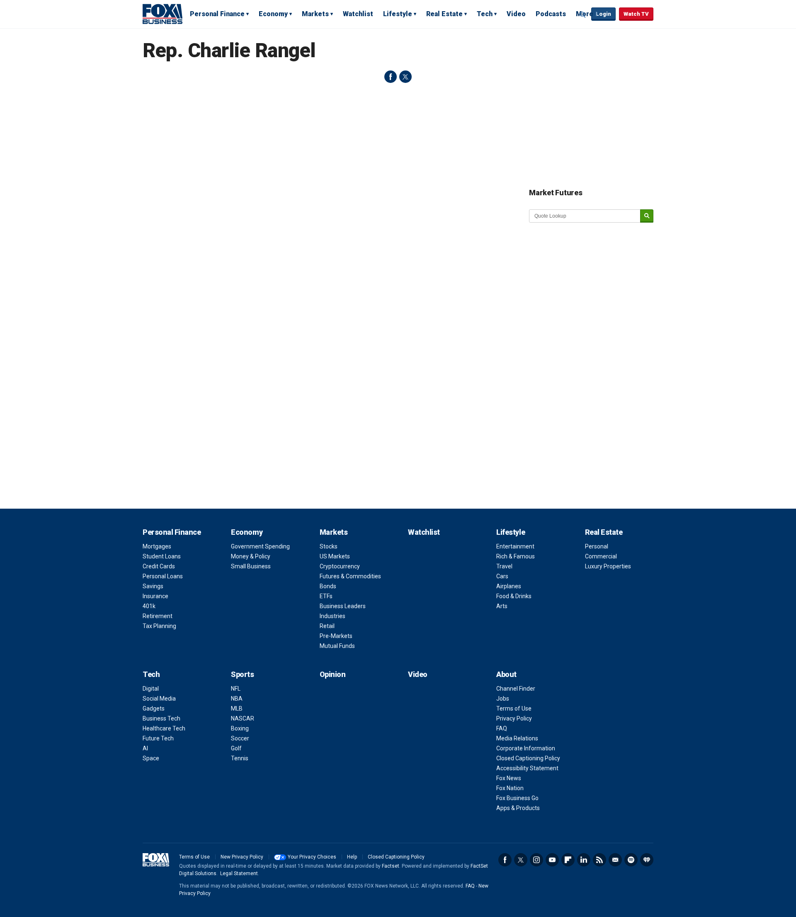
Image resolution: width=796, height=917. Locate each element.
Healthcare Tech (164, 728)
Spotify (631, 859)
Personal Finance (217, 14)
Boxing (240, 728)
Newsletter (615, 859)
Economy (273, 14)
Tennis (239, 758)
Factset (390, 866)
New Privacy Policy (242, 857)
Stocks (328, 546)
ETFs (326, 596)
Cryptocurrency (340, 566)
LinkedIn (583, 859)
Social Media (159, 698)
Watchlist (358, 14)
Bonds (328, 586)
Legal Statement (239, 873)
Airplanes (508, 586)
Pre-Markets (336, 636)
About (506, 674)
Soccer (240, 738)
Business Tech (161, 718)
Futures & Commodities (350, 576)
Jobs (502, 698)
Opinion (333, 674)
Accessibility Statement (527, 768)
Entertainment (515, 546)
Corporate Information (525, 748)
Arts (501, 606)
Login (603, 14)
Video (516, 14)
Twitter (520, 859)
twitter (405, 76)
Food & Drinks (513, 596)
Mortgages (157, 546)
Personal (596, 546)
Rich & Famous (515, 556)
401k (149, 606)
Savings (153, 586)
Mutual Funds (337, 646)
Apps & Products (518, 808)
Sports (242, 674)
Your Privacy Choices (312, 857)
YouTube (552, 859)
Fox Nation (510, 788)
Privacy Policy (514, 718)
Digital (151, 688)
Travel (504, 566)
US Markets (335, 556)
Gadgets (154, 708)
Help (352, 857)
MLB (237, 708)
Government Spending (260, 546)
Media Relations (517, 738)
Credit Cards (159, 566)
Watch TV (636, 14)
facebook (390, 76)
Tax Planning (159, 626)
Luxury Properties (608, 566)
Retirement (157, 616)
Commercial (601, 556)
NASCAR (242, 718)
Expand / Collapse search (583, 14)
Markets (315, 14)
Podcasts (551, 14)
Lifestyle (397, 14)
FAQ (501, 728)
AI (145, 748)
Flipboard (568, 859)
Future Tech (158, 738)
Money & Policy (250, 556)
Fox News (508, 778)
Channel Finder (515, 688)
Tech (485, 14)
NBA (237, 698)
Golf (236, 748)
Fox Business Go (517, 798)
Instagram (536, 859)
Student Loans (162, 556)
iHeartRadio (646, 859)
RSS (599, 859)
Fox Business (162, 13)
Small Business (251, 566)
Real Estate (444, 14)
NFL (235, 688)
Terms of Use (513, 708)
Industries (332, 616)
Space (151, 758)
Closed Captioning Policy (528, 758)
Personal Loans (163, 576)
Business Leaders (343, 606)
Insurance (155, 596)
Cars (502, 576)
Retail (327, 626)
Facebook (505, 859)
